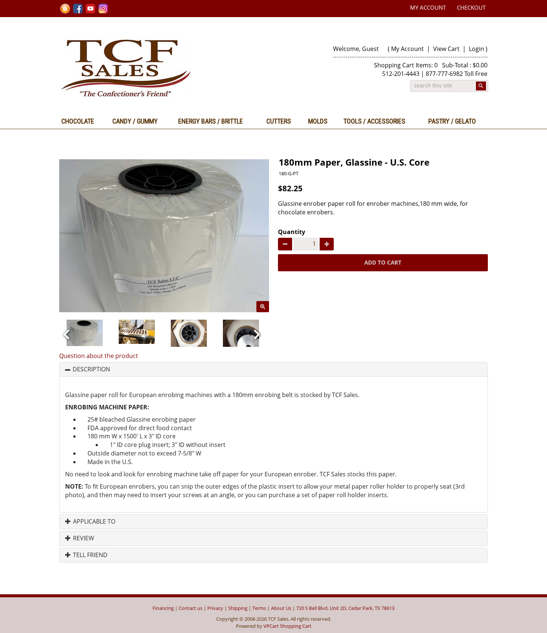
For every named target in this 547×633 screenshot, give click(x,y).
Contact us (190, 608)
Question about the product (98, 356)
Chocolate (77, 121)
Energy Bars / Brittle (210, 121)
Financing (163, 608)
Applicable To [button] (93, 521)
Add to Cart (383, 262)
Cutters (278, 121)
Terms (259, 608)
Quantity (291, 232)
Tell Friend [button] (89, 555)
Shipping (237, 608)
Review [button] (82, 538)
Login (476, 49)
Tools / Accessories (374, 121)
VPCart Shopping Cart (287, 626)
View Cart (447, 49)
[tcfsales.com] (164, 68)
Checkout (471, 7)
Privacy (215, 608)
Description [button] (91, 369)
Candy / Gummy (135, 121)
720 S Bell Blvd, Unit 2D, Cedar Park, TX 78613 (345, 608)
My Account (428, 7)
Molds (317, 121)
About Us (281, 608)
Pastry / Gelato (452, 121)
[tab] (273, 369)
